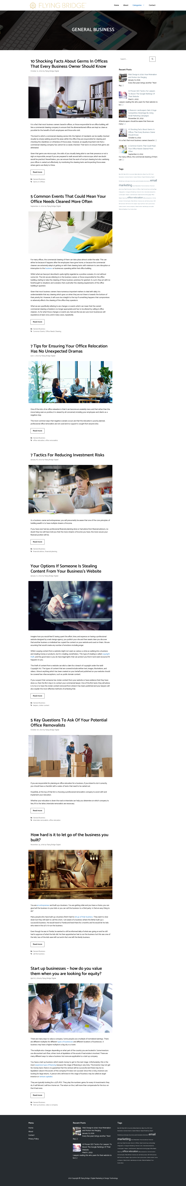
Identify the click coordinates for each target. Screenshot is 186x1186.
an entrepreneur (43, 905)
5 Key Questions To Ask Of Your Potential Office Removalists (69, 723)
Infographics (122, 192)
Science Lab (141, 201)
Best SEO (121, 174)
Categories (137, 5)
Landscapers (122, 195)
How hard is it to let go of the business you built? (69, 837)
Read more (37, 172)
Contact (152, 5)
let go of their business (83, 917)
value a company (52, 1105)
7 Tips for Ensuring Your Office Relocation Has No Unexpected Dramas (69, 349)
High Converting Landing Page (148, 189)
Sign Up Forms (141, 204)
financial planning (51, 551)
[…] (123, 85)
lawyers (35, 705)
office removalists (51, 440)
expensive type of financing (45, 1065)
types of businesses (65, 1041)
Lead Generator (134, 195)
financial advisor (38, 551)
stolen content (44, 705)
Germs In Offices (39, 181)
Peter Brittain (134, 201)
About (125, 5)
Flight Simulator (128, 189)
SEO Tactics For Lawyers (131, 204)
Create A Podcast (137, 177)
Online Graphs (127, 201)
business (48, 268)
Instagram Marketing (131, 192)
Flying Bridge (85, 1178)
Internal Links (140, 192)
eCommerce (147, 181)
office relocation (39, 440)
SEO (155, 201)
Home (116, 5)
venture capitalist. (46, 1076)
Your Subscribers (132, 209)
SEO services (122, 204)
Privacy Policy (33, 1138)
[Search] (152, 59)
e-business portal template (137, 181)
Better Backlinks (139, 174)
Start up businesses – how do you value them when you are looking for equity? (66, 971)
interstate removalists (40, 820)
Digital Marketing (146, 177)
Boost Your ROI (147, 174)
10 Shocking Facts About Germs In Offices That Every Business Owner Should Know (69, 64)
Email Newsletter (136, 186)
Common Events (39, 331)
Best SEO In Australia (129, 174)
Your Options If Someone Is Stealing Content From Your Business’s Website (66, 569)
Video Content (138, 206)
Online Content (151, 1152)
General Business (39, 179)
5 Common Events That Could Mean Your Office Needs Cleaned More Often (68, 199)
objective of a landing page (144, 195)
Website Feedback (123, 209)
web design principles (148, 206)
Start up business (39, 1105)
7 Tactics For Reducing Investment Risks (67, 455)
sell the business (39, 954)
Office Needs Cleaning (53, 331)
